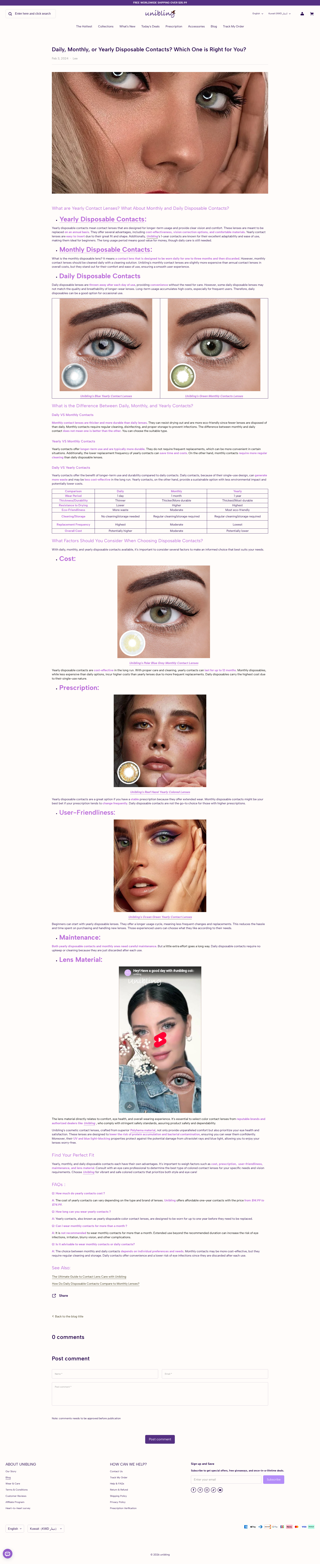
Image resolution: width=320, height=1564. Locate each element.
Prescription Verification (123, 1508)
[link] (106, 26)
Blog (8, 1477)
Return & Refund (119, 1489)
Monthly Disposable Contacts (104, 249)
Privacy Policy (118, 1502)
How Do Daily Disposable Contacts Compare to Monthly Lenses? (95, 1283)
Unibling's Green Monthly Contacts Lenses (214, 396)
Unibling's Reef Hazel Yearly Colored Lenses (160, 792)
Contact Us (116, 1471)
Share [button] (63, 1296)
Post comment (160, 1439)
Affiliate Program (15, 1502)
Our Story (11, 1471)
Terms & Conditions (17, 1489)
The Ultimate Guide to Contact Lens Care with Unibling (89, 1276)
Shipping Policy (118, 1496)
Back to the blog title (68, 1316)
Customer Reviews (16, 1496)
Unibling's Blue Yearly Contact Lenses (106, 396)
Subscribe (274, 1479)
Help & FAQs (117, 1483)
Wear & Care (13, 1483)
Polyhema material (142, 1130)
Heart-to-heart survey (18, 1508)
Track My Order (118, 1477)
